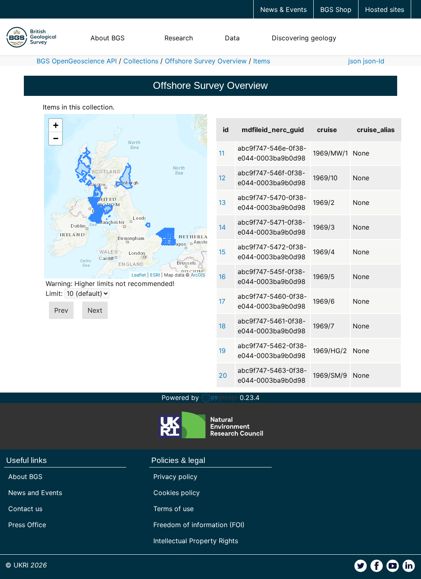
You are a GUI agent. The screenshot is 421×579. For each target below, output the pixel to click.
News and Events (35, 492)
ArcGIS (198, 275)
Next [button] (95, 310)
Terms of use (173, 509)
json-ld (373, 61)
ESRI (155, 275)
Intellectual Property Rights (195, 541)
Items (261, 61)
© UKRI (26, 565)
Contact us (25, 509)
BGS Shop (336, 9)
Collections (140, 61)
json (354, 61)
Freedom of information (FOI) (199, 525)
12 (222, 178)
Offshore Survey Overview (206, 61)
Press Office (27, 525)
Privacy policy (175, 476)
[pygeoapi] (219, 397)
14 (222, 227)
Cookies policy (176, 492)
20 (223, 375)
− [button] (55, 138)
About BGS (107, 38)
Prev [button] (61, 310)
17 (222, 301)
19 (222, 350)
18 (222, 326)
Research (178, 38)
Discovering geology (304, 38)
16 (222, 276)
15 (222, 252)
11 (221, 153)
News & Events (283, 9)
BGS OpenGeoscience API (77, 61)
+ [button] (55, 125)
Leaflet (139, 275)
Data (232, 38)
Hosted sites (384, 9)
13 (222, 202)
